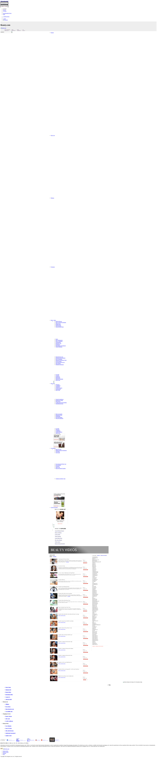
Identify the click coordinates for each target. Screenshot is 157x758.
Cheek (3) (94, 567)
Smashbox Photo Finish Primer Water (64, 600)
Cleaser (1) (94, 570)
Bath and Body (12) (95, 559)
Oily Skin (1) (94, 626)
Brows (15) (94, 565)
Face (51, 556)
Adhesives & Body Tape (60, 478)
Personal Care (58, 343)
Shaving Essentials (59, 379)
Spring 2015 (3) (95, 638)
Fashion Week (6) (95, 594)
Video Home (52, 555)
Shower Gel (58, 323)
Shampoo (57, 384)
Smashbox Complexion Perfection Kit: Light (65, 641)
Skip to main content (4, 1)
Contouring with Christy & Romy (63, 559)
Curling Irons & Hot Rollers (61, 402)
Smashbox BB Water (61, 579)
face (93, 585)
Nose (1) (93, 625)
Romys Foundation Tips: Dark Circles (64, 607)
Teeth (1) (93, 641)
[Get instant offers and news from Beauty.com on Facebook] (7, 740)
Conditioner (58, 385)
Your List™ (5, 12)
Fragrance (53, 266)
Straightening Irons (59, 403)
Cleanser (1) (94, 569)
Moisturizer (58, 377)
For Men (57, 374)
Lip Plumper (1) (95, 614)
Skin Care (53, 135)
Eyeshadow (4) (94, 583)
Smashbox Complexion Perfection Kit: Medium (65, 648)
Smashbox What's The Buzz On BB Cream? (65, 634)
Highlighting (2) (95, 607)
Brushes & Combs (59, 400)
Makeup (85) (94, 616)
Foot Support (58, 465)
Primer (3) (94, 628)
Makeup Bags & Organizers (61, 450)
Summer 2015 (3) (95, 640)
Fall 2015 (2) (94, 593)
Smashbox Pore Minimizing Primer (63, 586)
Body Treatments (59, 341)
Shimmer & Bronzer (60, 364)
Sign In (4, 10)
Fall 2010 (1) (94, 590)
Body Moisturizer (59, 340)
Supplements (58, 342)
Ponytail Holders (59, 417)
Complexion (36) (95, 572)
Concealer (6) (94, 573)
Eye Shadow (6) (95, 579)
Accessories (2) (94, 556)
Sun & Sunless (59, 361)
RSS (4, 754)
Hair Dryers (58, 401)
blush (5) (93, 562)
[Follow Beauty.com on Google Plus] (41, 740)
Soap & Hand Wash (60, 326)
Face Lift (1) (94, 587)
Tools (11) (94, 642)
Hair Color (58, 390)
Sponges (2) (94, 634)
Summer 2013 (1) (95, 639)
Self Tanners (58, 363)
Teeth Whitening (59, 346)
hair (93, 597)
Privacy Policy (6, 752)
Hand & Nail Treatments (60, 357)
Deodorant (58, 344)
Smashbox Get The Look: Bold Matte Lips (65, 662)
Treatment (58, 386)
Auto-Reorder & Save (7, 13)
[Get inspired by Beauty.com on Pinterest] (29, 741)
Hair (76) (93, 598)
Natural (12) (94, 623)
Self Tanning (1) (95, 629)
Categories (94, 555)
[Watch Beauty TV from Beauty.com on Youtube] (36, 740)
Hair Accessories (59, 413)
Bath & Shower (59, 321)
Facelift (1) (94, 588)
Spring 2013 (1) (95, 636)
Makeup (52, 197)
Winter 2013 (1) (95, 644)
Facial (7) (93, 589)
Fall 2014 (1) (94, 592)
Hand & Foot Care (59, 356)
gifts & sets (58, 380)
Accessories (53, 448)
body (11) (94, 563)
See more (69, 596)
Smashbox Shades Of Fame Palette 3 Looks (65, 627)
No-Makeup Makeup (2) (96, 624)
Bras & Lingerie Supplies (61, 468)
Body (57, 339)
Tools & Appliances (59, 399)
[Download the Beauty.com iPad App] (52, 742)
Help (4, 14)
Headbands (58, 416)
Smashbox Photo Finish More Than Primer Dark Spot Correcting (68, 614)
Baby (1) (93, 558)
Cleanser (57, 375)
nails (93, 621)
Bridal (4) (94, 564)
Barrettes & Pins (59, 415)
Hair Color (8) (94, 600)
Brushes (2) (94, 566)
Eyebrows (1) (94, 580)
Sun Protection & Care (60, 362)
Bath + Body (53, 320)
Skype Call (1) (94, 633)
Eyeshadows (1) (95, 584)
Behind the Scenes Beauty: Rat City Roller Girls (65, 676)
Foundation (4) (94, 595)
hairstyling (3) (94, 606)
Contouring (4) (94, 575)
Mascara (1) (94, 617)
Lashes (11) (94, 611)
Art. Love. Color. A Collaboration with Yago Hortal (66, 572)
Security (4, 753)
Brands (52, 32)
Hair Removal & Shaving (61, 345)
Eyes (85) (93, 581)
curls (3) (93, 576)
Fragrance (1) (94, 596)
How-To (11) (94, 610)
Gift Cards (58, 452)
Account (4, 11)
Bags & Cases (58, 449)
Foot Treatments (59, 359)
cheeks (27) (94, 568)
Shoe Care (58, 467)
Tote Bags (58, 451)
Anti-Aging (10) (95, 557)
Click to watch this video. (61, 615)
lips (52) (93, 615)
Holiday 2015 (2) (95, 609)
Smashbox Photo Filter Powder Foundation (65, 593)
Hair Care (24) (94, 599)
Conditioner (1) (95, 574)
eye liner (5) (94, 578)
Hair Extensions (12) (95, 601)
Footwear (57, 466)
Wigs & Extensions (59, 418)
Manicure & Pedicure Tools (61, 360)
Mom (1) (93, 619)
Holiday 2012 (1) (95, 608)
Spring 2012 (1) (95, 635)
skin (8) (93, 630)
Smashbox (54, 556)
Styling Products (59, 387)
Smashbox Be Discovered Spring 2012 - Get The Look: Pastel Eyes (68, 669)
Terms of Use (5, 751)
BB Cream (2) (94, 560)
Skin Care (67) (94, 631)
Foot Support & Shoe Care (61, 464)
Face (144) (94, 586)
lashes (93, 612)
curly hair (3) (94, 577)
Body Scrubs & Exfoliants (61, 322)
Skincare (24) (94, 632)
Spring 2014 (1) (95, 637)
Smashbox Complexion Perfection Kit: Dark (65, 655)
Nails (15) (94, 622)
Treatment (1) (94, 643)
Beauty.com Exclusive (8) (96, 561)
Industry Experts (104, 555)
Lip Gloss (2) (94, 613)
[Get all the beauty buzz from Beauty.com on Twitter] (18, 741)
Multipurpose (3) (95, 620)
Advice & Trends (54, 507)
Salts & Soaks (58, 325)
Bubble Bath (58, 324)
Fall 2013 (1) (94, 591)
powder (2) (94, 627)
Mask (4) (93, 618)
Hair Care (53, 383)
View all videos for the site (97, 646)
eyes (93, 582)
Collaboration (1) (95, 571)
